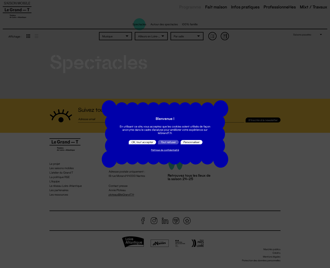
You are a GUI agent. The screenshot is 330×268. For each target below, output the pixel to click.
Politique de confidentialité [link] (165, 150)
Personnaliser (191, 142)
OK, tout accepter (142, 142)
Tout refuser (168, 142)
